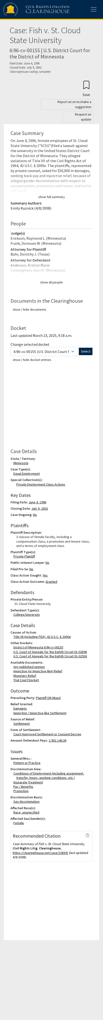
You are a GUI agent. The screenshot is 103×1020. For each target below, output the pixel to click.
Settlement (22, 723)
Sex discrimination (27, 801)
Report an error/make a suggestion (74, 104)
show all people (51, 282)
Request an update (83, 117)
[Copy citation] (87, 835)
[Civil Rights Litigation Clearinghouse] (27, 9)
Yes (45, 575)
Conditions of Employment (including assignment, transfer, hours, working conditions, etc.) (49, 775)
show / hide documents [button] (29, 309)
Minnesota (21, 463)
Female (19, 823)
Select (85, 351)
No (35, 515)
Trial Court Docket (27, 680)
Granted (51, 581)
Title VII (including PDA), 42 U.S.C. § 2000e (43, 637)
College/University (27, 614)
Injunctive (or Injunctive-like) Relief (38, 671)
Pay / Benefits (24, 786)
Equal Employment (27, 473)
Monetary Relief (25, 676)
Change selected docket (30, 344)
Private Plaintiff (25, 556)
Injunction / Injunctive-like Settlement (40, 713)
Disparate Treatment (29, 782)
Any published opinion (30, 667)
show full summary (51, 197)
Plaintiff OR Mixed (48, 698)
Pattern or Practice (27, 763)
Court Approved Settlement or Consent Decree (48, 734)
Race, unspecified (27, 812)
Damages (21, 708)
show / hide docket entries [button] (32, 360)
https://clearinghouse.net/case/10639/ (40, 853)
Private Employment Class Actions (40, 484)
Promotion (22, 791)
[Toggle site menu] (93, 9)
